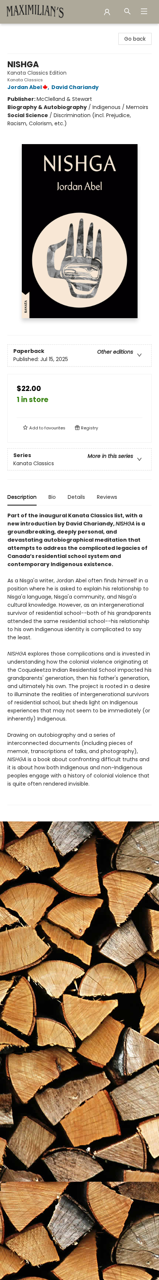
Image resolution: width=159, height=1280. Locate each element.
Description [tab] (22, 497)
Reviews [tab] (107, 497)
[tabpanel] (79, 658)
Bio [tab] (52, 497)
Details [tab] (76, 497)
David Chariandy (75, 87)
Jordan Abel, (28, 87)
